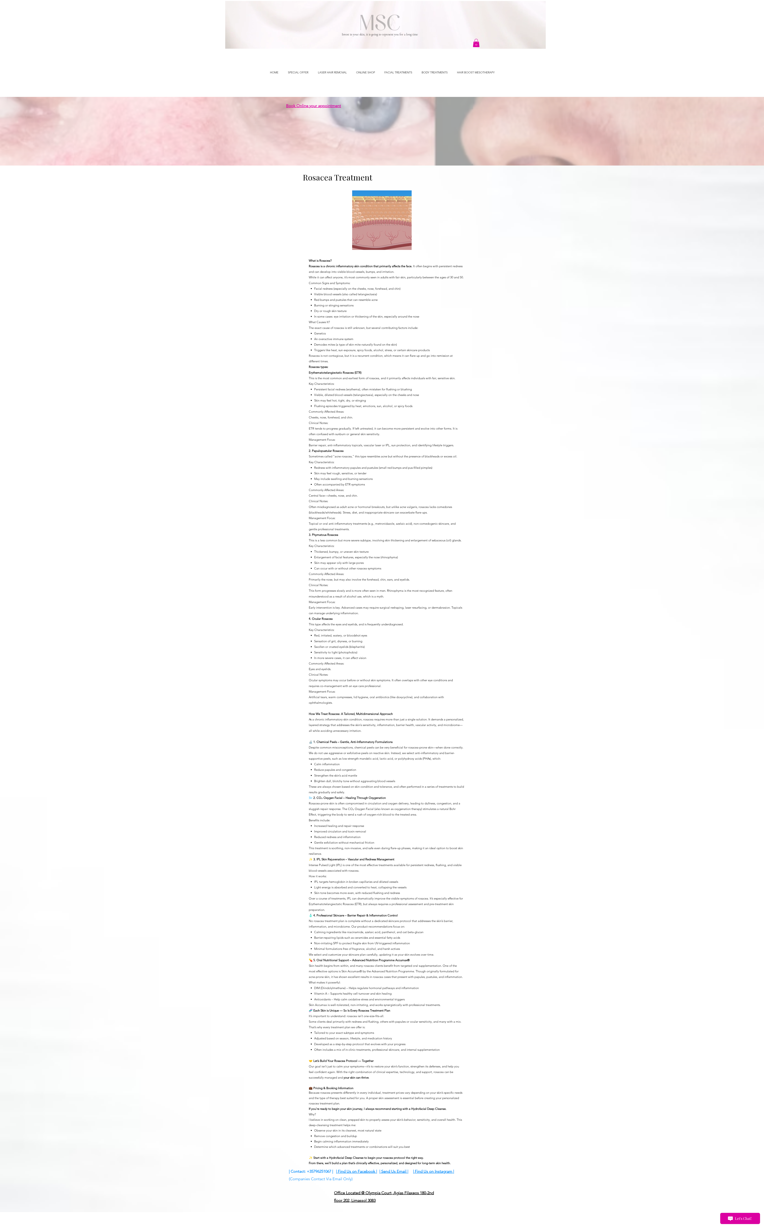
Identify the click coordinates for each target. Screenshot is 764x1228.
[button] (476, 43)
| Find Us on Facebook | (356, 1171)
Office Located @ (349, 1192)
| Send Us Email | (393, 1171)
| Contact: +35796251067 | (311, 1171)
